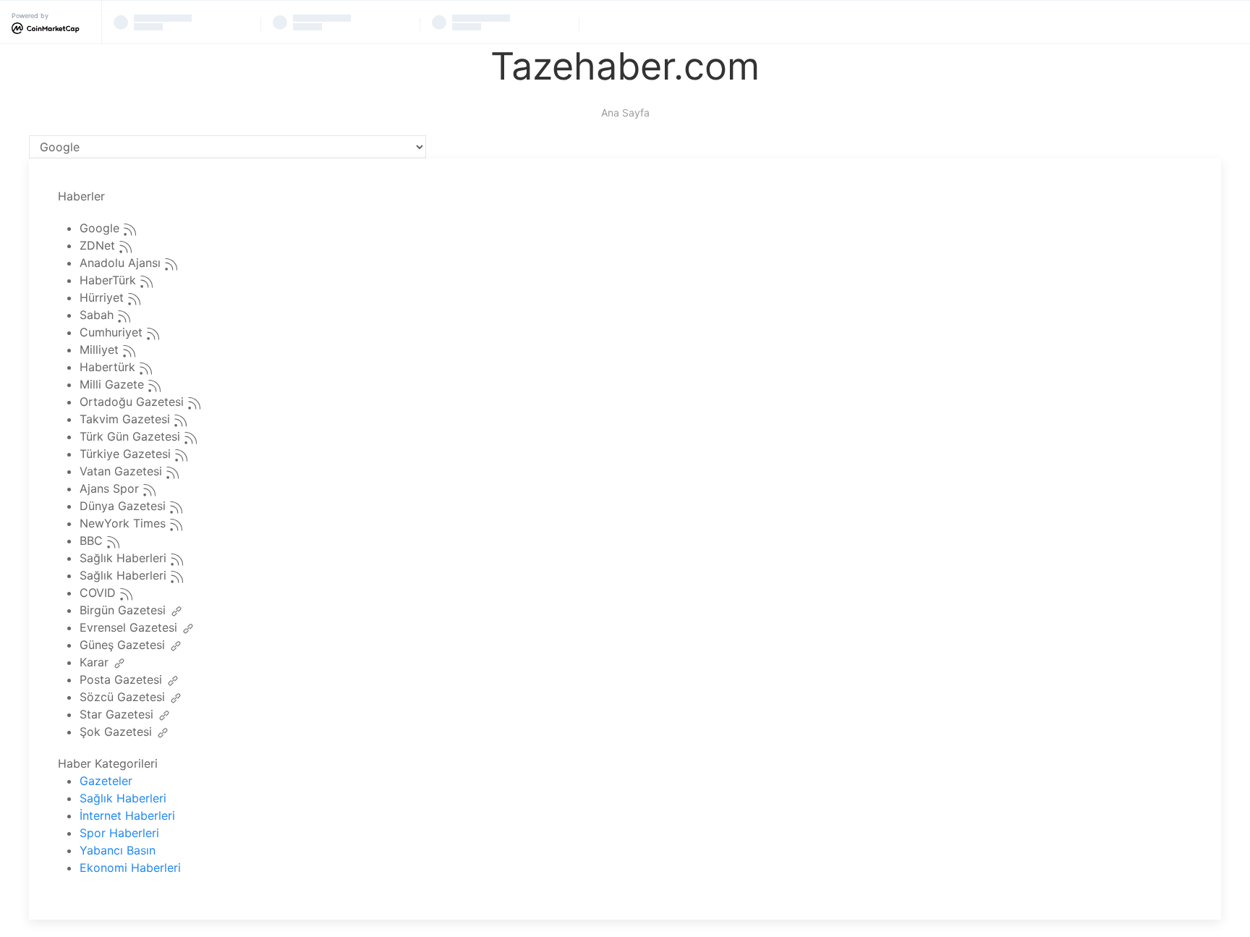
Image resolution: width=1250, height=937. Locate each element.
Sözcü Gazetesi (124, 697)
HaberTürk (110, 280)
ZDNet (99, 246)
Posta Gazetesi (123, 680)
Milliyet (101, 350)
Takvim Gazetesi (127, 419)
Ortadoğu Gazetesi (133, 402)
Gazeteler (106, 780)
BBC (93, 541)
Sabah (98, 315)
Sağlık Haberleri (125, 558)
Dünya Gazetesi (124, 506)
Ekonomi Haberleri (130, 867)
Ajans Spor (111, 489)
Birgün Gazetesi (124, 610)
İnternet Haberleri (127, 815)
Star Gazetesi (118, 714)
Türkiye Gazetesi (127, 454)
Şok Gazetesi (118, 732)
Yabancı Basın (118, 850)
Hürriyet (103, 298)
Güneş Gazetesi (124, 645)
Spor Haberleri (119, 833)
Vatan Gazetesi (123, 471)
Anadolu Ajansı (122, 263)
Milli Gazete (114, 384)
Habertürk (109, 367)
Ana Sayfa (625, 112)
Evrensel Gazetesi (130, 628)
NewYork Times (124, 523)
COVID (99, 593)
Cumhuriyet (113, 332)
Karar (96, 662)
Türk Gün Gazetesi (132, 437)
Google (101, 228)
